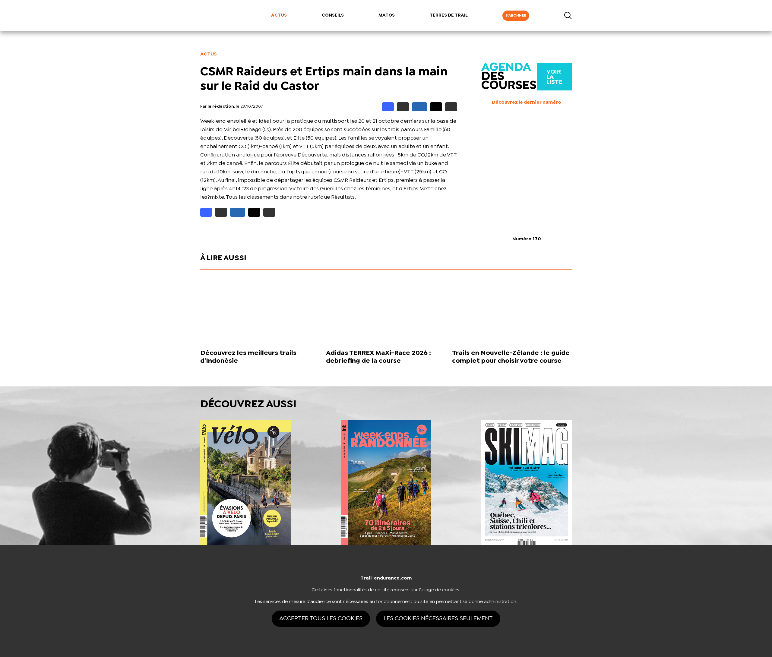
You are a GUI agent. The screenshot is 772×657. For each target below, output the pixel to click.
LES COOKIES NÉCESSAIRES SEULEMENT (438, 618)
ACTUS (279, 15)
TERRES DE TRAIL (449, 15)
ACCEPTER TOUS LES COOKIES (320, 618)
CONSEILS (333, 15)
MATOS (386, 15)
